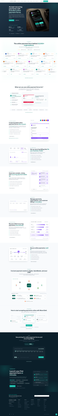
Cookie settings (19, 407)
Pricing (22, 1)
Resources (37, 1)
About (34, 1)
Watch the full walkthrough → (29, 329)
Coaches (38, 403)
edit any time (29, 321)
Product (19, 1)
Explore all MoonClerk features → (29, 112)
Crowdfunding (32, 403)
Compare (31, 1)
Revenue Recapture (26, 406)
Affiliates (19, 403)
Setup (28, 1)
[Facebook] (11, 415)
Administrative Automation (25, 403)
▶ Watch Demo (17, 20)
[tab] (15, 93)
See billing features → (33, 162)
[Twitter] (9, 415)
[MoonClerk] (13, 1)
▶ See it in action (19, 386)
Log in (41, 1)
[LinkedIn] (13, 415)
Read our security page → (34, 262)
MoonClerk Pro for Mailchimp (33, 405)
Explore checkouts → (11, 136)
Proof (44, 403)
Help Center (45, 406)
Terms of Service (19, 406)
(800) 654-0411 (11, 405)
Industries (25, 1)
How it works (25, 409)
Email (31, 129)
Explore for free (45, 1)
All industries (38, 406)
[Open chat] (56, 414)
